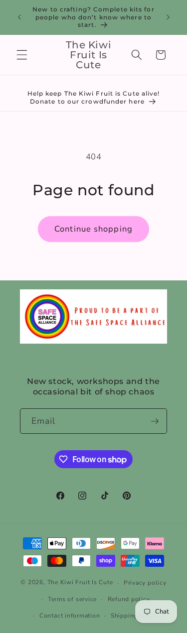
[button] (22, 55)
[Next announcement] (168, 17)
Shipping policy (135, 616)
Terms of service (72, 599)
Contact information (69, 616)
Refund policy (129, 599)
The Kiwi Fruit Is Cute (80, 583)
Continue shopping (93, 229)
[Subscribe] (155, 421)
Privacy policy (145, 583)
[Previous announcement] (19, 17)
